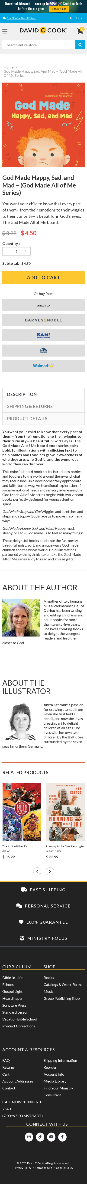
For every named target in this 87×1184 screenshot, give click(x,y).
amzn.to (47, 306)
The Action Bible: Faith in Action (17, 848)
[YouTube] (51, 1137)
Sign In (78, 18)
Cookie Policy (64, 1167)
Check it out (59, 8)
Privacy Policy (22, 1167)
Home (8, 67)
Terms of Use (43, 1167)
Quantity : (11, 243)
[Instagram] (29, 1137)
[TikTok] (40, 1137)
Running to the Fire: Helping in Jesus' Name (65, 848)
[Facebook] (62, 1137)
